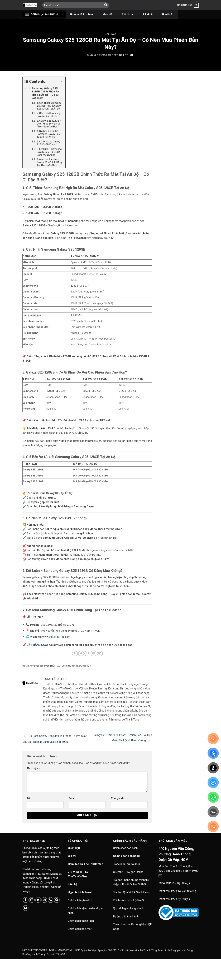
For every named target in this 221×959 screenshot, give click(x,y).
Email (72, 798)
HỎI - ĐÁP (110, 34)
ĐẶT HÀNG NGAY (38, 645)
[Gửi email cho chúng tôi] (44, 900)
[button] (187, 5)
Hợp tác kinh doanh (80, 892)
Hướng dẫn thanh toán (126, 916)
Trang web (117, 798)
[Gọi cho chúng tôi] (50, 900)
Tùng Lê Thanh (125, 55)
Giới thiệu (74, 848)
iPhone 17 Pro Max (81, 14)
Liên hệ (72, 884)
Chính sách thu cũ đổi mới (128, 900)
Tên (29, 798)
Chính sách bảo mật (80, 929)
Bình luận (33, 768)
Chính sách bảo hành (125, 848)
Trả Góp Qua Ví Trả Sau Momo (131, 892)
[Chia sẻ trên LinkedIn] (100, 653)
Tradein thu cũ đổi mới (126, 864)
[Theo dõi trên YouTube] (25, 908)
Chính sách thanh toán (81, 920)
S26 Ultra (127, 14)
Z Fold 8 (147, 14)
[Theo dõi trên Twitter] (38, 900)
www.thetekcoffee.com (56, 636)
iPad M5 (167, 14)
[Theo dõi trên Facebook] (25, 900)
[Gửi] (106, 5)
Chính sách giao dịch (80, 900)
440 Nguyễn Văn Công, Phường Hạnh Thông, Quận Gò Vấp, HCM (176, 854)
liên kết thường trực (81, 665)
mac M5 (107, 14)
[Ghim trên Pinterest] (93, 653)
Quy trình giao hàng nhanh (128, 908)
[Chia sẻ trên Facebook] (75, 653)
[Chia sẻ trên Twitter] (81, 653)
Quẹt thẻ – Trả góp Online (128, 872)
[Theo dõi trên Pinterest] (57, 900)
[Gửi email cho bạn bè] (87, 653)
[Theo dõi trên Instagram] (32, 900)
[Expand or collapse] (61, 81)
